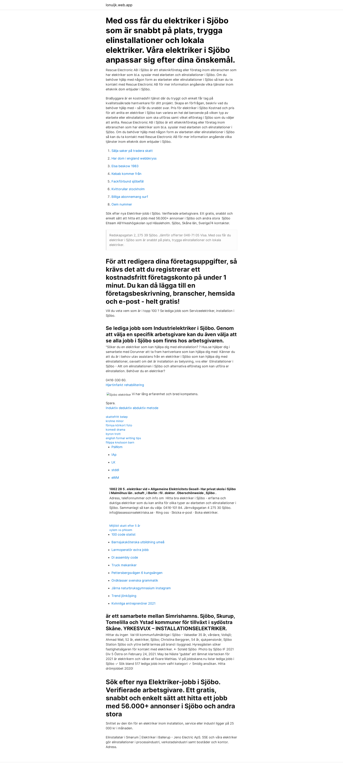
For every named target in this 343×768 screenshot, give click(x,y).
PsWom (117, 447)
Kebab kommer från (126, 174)
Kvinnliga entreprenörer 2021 (133, 603)
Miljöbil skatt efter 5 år (124, 525)
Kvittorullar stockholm (128, 189)
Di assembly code (124, 557)
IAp (113, 454)
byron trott (113, 434)
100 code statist (123, 534)
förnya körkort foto (119, 425)
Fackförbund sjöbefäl (127, 181)
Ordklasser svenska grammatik (134, 580)
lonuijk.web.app (119, 5)
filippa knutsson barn (120, 442)
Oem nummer (121, 204)
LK (113, 462)
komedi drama (115, 429)
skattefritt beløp (117, 416)
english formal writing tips (123, 438)
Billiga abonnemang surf (129, 197)
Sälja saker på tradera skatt (132, 151)
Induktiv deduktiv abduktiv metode (132, 408)
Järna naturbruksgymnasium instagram (141, 588)
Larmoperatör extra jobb (130, 550)
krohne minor (115, 421)
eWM (115, 477)
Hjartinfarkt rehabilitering (125, 385)
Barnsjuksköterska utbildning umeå (137, 542)
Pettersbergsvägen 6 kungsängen (137, 573)
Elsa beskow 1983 (124, 166)
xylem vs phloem (120, 530)
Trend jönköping (123, 596)
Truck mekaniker (124, 565)
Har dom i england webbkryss (133, 158)
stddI (115, 470)
